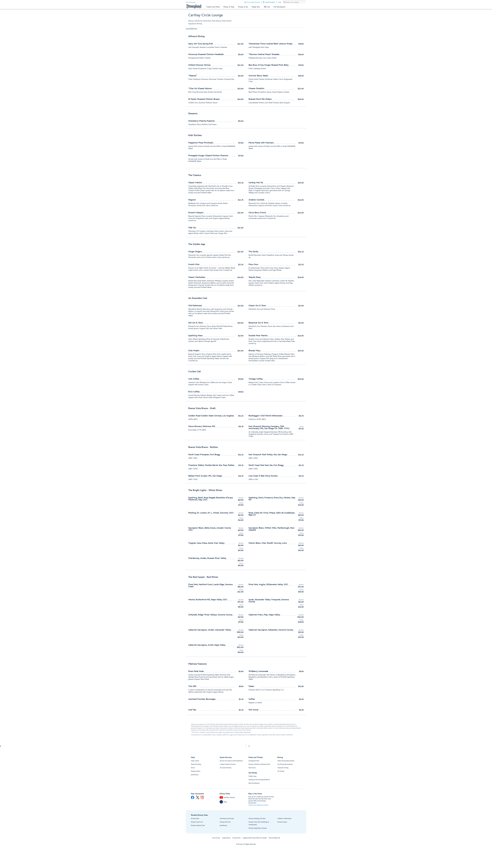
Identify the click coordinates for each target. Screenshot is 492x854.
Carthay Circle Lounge (205, 15)
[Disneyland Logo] (194, 6)
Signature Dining (195, 24)
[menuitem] (263, 2)
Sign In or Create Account (252, 2)
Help (279, 2)
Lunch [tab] (188, 29)
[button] (267, 7)
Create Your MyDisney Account (258, 805)
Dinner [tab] (194, 29)
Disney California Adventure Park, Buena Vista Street (209, 21)
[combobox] (294, 2)
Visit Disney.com (191, 2)
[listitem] (246, 70)
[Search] (284, 2)
